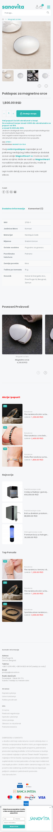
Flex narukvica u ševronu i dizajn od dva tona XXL (36, 569)
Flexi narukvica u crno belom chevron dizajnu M (36, 435)
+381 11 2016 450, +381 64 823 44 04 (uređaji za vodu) (24, 666)
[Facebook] (3, 191)
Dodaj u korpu (30, 113)
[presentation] (7, 45)
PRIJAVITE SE (14, 827)
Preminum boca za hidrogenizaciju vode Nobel (36, 535)
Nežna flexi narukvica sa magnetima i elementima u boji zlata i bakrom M (36, 457)
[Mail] (15, 191)
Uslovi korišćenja (9, 696)
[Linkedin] (11, 191)
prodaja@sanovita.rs (10, 672)
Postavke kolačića (9, 727)
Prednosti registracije (10, 713)
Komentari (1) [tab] (35, 208)
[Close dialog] (50, 807)
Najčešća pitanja (9, 693)
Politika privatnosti (9, 700)
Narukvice (28, 412)
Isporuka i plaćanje (10, 717)
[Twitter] (7, 191)
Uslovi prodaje (8, 720)
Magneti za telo (14, 19)
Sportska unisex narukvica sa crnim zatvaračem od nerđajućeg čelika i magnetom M (36, 612)
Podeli (4, 188)
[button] (42, 6)
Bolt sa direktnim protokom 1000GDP (36, 513)
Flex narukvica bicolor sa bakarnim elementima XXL (36, 414)
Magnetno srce (22, 360)
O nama (5, 710)
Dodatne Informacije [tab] (13, 208)
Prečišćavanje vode (32, 489)
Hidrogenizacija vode (33, 532)
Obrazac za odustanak (11, 723)
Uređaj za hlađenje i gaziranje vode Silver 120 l (36, 492)
